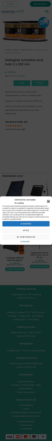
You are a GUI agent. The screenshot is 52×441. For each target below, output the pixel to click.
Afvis (26, 230)
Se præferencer (26, 237)
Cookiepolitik (25, 241)
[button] (48, 201)
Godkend (26, 223)
